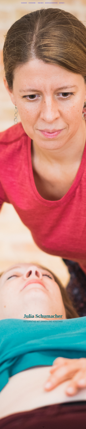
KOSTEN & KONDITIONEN (51, 2)
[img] (43, 214)
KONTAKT (61, 2)
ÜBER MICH (40, 2)
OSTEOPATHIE (32, 2)
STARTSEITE (24, 2)
